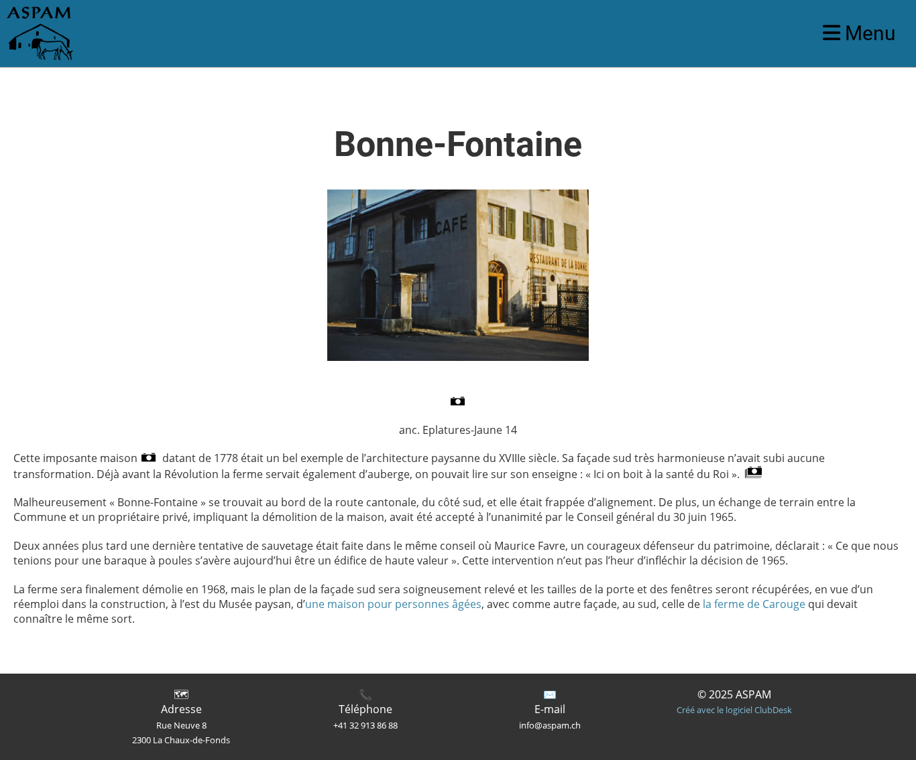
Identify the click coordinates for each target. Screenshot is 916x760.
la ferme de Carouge (754, 604)
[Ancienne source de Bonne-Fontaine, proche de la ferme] (753, 474)
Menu (868, 33)
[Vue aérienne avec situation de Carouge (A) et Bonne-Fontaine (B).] (458, 401)
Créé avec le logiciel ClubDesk (734, 710)
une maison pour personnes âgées (393, 604)
